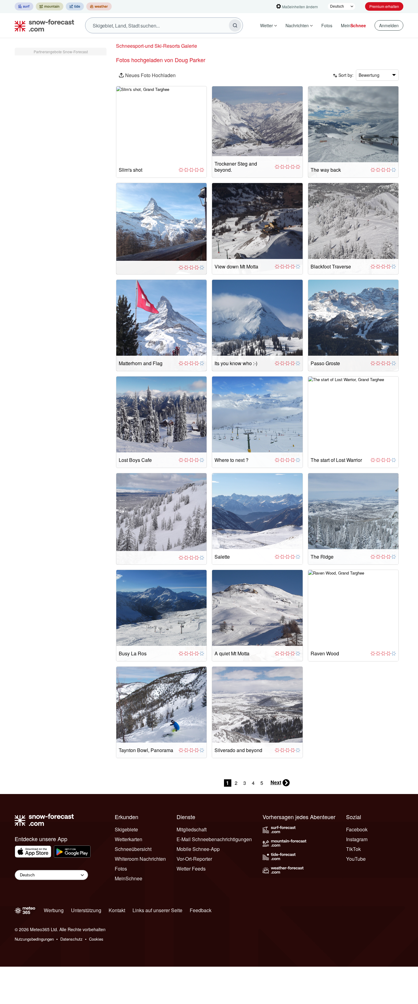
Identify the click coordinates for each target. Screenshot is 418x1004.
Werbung (54, 910)
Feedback (200, 910)
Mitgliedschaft (192, 829)
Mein (353, 25)
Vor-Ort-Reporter (194, 858)
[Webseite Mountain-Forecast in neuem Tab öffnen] (49, 6)
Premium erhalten (384, 6)
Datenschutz (71, 939)
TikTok (353, 848)
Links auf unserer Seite (157, 910)
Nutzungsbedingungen (34, 939)
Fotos (326, 25)
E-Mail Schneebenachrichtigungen (214, 839)
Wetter (266, 25)
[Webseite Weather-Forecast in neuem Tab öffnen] (99, 6)
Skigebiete (126, 829)
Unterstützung (86, 910)
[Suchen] (235, 25)
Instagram (357, 839)
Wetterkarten (128, 839)
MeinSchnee (128, 878)
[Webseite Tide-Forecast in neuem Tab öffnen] (75, 6)
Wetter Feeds (191, 868)
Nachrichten (297, 25)
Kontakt (117, 910)
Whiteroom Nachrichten (140, 858)
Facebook (357, 829)
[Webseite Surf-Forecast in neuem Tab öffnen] (24, 6)
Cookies (96, 939)
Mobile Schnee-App (198, 848)
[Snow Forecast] (42, 25)
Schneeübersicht (133, 848)
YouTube (356, 858)
